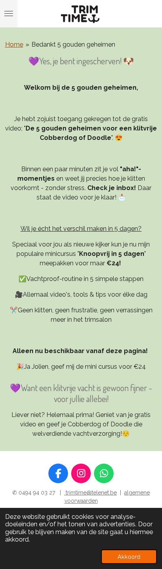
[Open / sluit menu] (8, 13)
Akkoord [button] (129, 556)
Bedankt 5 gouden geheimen (73, 44)
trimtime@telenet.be (90, 492)
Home (14, 44)
